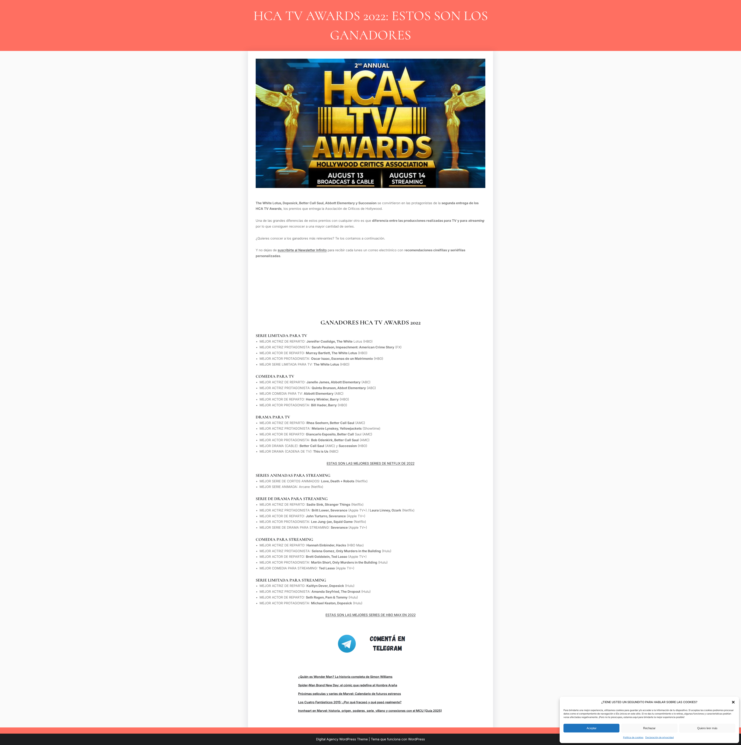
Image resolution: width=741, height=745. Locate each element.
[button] (733, 702)
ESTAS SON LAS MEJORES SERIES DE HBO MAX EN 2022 (371, 615)
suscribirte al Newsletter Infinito (302, 250)
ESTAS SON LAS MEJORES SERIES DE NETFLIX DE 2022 (370, 463)
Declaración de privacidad (659, 737)
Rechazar (649, 728)
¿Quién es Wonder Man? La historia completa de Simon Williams (345, 677)
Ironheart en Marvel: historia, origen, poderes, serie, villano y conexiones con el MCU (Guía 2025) (370, 711)
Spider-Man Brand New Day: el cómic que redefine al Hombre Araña (347, 685)
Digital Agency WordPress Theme (342, 739)
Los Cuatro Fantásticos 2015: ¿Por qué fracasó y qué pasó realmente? (350, 702)
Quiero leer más (707, 728)
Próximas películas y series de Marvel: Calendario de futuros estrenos (349, 694)
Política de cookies (633, 737)
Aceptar (591, 728)
